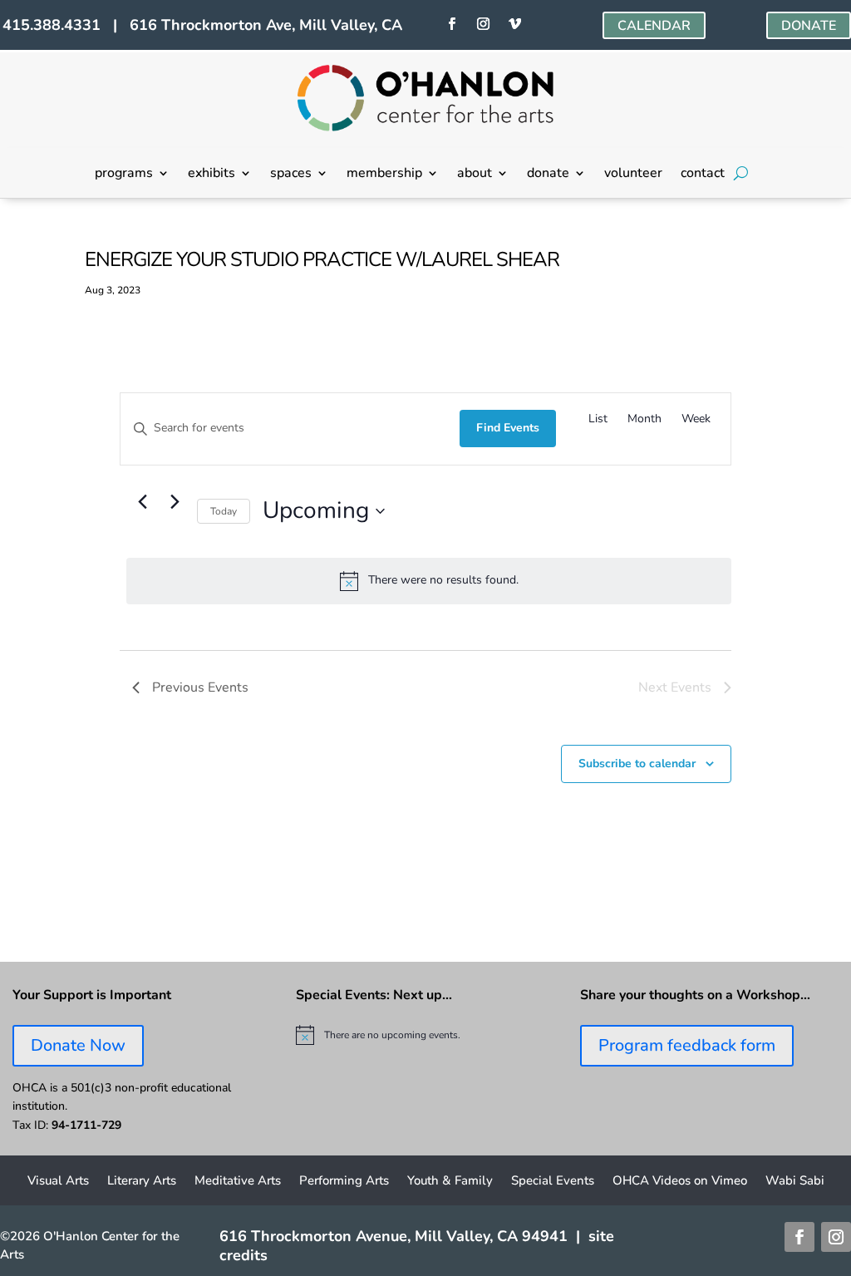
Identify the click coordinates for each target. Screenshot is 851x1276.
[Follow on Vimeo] (515, 24)
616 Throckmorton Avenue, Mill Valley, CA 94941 (393, 1236)
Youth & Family (450, 1182)
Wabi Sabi (794, 1182)
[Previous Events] (142, 502)
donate (548, 174)
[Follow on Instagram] (483, 24)
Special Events (552, 1182)
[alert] (428, 581)
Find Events (507, 428)
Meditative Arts (237, 1182)
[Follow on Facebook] (452, 24)
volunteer (633, 174)
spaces (291, 174)
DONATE (808, 26)
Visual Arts (58, 1182)
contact (703, 174)
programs (124, 174)
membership (384, 174)
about (474, 174)
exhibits (211, 174)
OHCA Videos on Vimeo (679, 1182)
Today (223, 511)
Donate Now (78, 1045)
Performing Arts (344, 1182)
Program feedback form (686, 1045)
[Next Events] (174, 502)
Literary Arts (141, 1182)
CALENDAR (654, 26)
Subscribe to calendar (637, 763)
